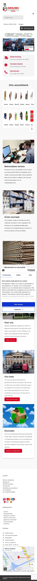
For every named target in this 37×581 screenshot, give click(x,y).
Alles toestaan (18, 304)
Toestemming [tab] (6, 275)
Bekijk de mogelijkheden (13, 451)
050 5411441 (6, 486)
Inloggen (21, 24)
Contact (6, 511)
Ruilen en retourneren (10, 517)
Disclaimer (6, 523)
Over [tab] (30, 275)
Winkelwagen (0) (28, 28)
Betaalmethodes (8, 513)
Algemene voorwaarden (10, 519)
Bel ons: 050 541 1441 (10, 24)
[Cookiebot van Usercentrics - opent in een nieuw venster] (27, 270)
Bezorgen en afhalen (9, 515)
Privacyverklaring (8, 521)
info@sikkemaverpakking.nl (10, 488)
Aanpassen (17, 309)
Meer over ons (10, 340)
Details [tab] (18, 275)
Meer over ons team (12, 399)
